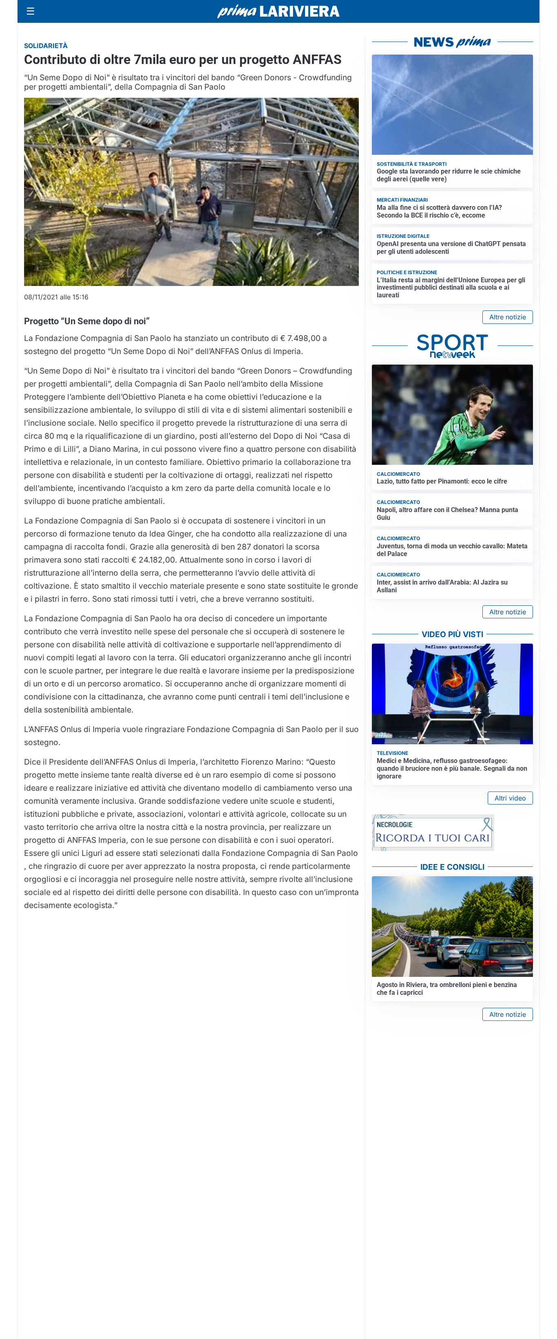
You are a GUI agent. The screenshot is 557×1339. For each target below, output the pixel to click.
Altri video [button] (510, 798)
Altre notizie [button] (507, 317)
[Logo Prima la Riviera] (278, 11)
